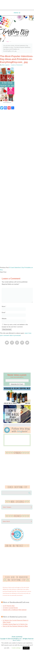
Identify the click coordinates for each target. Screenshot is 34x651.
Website (4, 318)
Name (4, 306)
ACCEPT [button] (26, 648)
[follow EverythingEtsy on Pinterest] (17, 546)
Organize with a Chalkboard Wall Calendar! (15, 609)
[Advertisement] (17, 188)
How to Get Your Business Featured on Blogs (15, 626)
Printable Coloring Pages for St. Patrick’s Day (15, 624)
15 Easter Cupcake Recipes (10, 607)
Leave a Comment (16, 65)
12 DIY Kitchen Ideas (9, 605)
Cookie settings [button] (16, 648)
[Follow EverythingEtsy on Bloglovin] (17, 432)
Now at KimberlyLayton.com (14, 617)
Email (4, 312)
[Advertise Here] (16, 581)
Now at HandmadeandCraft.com (16, 602)
